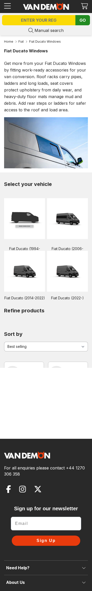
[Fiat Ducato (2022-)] (67, 271)
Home (8, 41)
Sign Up (46, 540)
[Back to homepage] (46, 6)
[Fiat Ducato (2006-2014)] (67, 218)
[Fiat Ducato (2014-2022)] (24, 271)
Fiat (21, 41)
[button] (84, 6)
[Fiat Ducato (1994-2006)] (24, 218)
